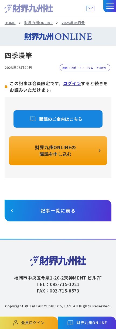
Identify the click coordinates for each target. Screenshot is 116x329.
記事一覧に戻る (58, 210)
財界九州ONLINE (38, 22)
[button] (109, 6)
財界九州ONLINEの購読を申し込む (55, 151)
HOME (10, 22)
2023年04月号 (73, 22)
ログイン (72, 83)
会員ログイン (33, 322)
